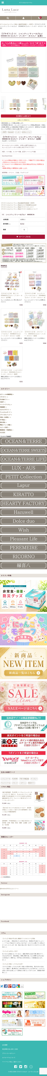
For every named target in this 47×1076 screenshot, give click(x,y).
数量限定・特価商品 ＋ (6, 430)
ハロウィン (23, 783)
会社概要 (4, 1045)
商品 (19, 203)
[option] (23, 70)
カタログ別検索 (25, 205)
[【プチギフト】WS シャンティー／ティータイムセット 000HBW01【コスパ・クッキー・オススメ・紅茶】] (35, 281)
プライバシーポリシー (8, 1053)
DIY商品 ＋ (3, 420)
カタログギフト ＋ (5, 409)
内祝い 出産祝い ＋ (5, 417)
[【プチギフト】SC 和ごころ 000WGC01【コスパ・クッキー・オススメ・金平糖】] (12, 281)
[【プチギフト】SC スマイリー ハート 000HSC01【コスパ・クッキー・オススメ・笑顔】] (35, 319)
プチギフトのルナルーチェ (9, 203)
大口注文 (2, 432)
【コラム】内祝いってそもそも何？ (12, 964)
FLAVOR (14, 779)
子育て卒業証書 (24, 779)
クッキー (18, 132)
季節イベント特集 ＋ (6, 425)
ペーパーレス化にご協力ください (12, 1062)
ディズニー (34, 779)
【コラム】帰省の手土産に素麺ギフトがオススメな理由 (18, 938)
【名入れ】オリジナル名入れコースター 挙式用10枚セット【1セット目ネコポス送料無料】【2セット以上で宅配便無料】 (16, 810)
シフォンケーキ (5, 779)
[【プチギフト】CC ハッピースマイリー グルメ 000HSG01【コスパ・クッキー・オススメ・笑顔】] (12, 358)
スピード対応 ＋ (5, 427)
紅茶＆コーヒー (26, 132)
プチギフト (24, 207)
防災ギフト (31, 783)
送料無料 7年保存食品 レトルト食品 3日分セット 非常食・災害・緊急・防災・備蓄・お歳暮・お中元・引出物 (17, 823)
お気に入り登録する (23, 120)
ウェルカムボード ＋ (6, 412)
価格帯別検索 (25, 203)
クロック (15, 783)
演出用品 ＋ (3, 422)
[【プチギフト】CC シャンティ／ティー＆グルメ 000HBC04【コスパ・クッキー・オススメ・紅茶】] (12, 319)
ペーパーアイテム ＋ (6, 404)
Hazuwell (11, 132)
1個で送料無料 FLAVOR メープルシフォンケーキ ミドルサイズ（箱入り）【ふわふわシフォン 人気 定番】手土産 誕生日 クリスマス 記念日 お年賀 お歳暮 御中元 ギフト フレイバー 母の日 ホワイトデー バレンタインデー (17, 796)
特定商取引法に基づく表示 (10, 1049)
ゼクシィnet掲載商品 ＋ (7, 394)
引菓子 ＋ (3, 402)
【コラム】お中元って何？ (10, 951)
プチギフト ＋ (4, 397)
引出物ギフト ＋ (5, 399)
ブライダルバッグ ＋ (6, 414)
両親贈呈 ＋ (3, 407)
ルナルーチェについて (8, 1057)
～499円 (3, 132)
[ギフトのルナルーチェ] (23, 11)
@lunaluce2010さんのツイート (9, 888)
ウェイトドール (5, 783)
